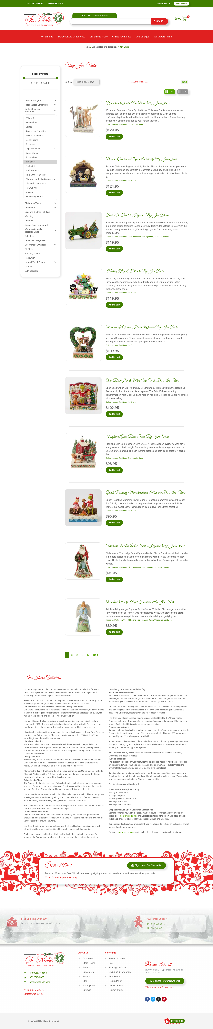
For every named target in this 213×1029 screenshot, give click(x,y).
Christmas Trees (99, 36)
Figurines (149, 237)
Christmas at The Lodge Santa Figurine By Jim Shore (145, 546)
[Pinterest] (164, 999)
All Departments (163, 36)
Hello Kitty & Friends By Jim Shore (135, 271)
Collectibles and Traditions (105, 47)
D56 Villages (142, 36)
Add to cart (114, 136)
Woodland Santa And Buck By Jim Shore (138, 103)
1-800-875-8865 (34, 3)
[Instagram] (158, 999)
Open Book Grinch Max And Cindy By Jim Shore (142, 380)
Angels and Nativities (114, 620)
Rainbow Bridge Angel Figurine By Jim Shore (140, 602)
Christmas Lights (121, 36)
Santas (166, 237)
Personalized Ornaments (71, 36)
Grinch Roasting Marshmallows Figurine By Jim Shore (145, 492)
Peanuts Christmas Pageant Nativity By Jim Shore (142, 159)
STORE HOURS (55, 3)
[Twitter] (153, 999)
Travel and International (180, 620)
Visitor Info (162, 3)
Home (87, 47)
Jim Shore (139, 124)
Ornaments (47, 36)
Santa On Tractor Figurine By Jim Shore (137, 215)
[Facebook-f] (147, 999)
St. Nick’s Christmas (128, 816)
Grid (185, 91)
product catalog (126, 832)
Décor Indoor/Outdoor (136, 237)
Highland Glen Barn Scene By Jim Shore (137, 436)
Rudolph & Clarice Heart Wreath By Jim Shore (142, 327)
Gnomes (131, 124)
